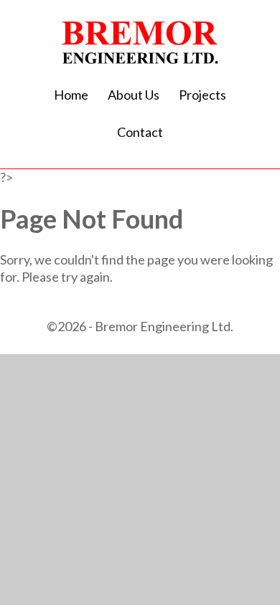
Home (71, 95)
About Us (133, 95)
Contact (140, 132)
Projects (202, 95)
